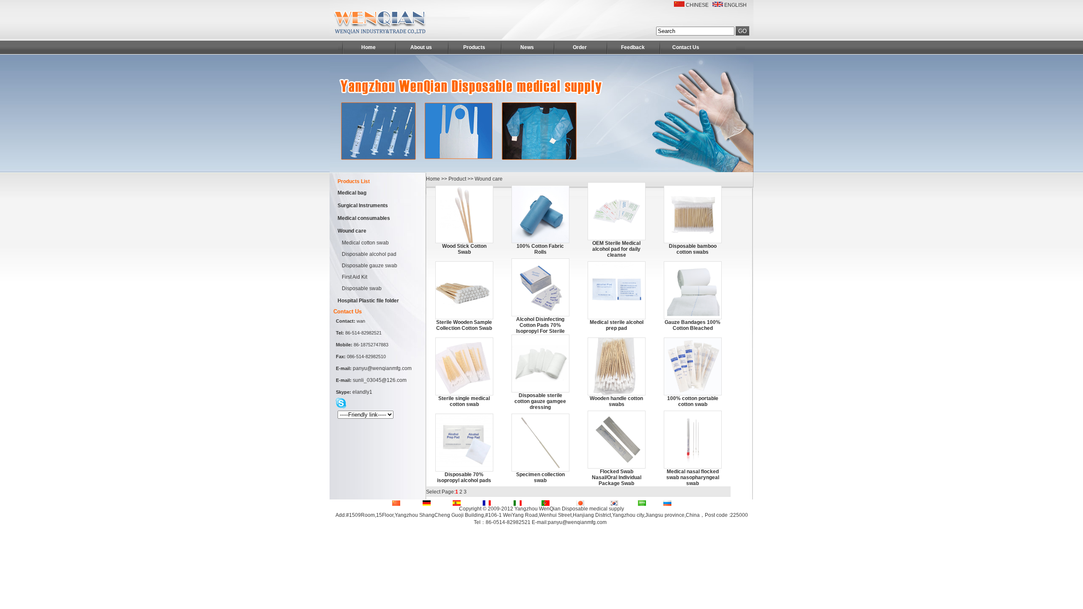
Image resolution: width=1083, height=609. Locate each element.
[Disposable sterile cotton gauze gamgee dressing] (540, 390)
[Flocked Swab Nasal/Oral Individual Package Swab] (616, 466)
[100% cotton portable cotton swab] (692, 393)
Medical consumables (364, 218)
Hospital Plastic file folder (368, 301)
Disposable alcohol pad (369, 254)
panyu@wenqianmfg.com (382, 368)
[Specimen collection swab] (540, 469)
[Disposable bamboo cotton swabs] (692, 241)
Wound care (352, 231)
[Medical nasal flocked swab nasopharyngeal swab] (692, 466)
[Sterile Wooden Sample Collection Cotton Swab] (464, 317)
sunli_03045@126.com (380, 380)
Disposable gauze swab (369, 266)
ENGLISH (735, 5)
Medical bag (352, 193)
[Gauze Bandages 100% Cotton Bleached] (692, 317)
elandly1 (362, 392)
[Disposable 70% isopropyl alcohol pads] (464, 469)
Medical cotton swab (365, 243)
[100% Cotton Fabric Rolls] (540, 241)
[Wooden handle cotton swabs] (616, 393)
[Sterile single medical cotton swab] (464, 393)
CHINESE (697, 5)
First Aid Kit (354, 277)
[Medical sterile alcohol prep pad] (616, 317)
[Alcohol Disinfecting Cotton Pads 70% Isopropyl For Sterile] (540, 314)
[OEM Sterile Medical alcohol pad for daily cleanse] (616, 238)
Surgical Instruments (363, 205)
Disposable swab (362, 288)
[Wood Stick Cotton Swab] (464, 241)
